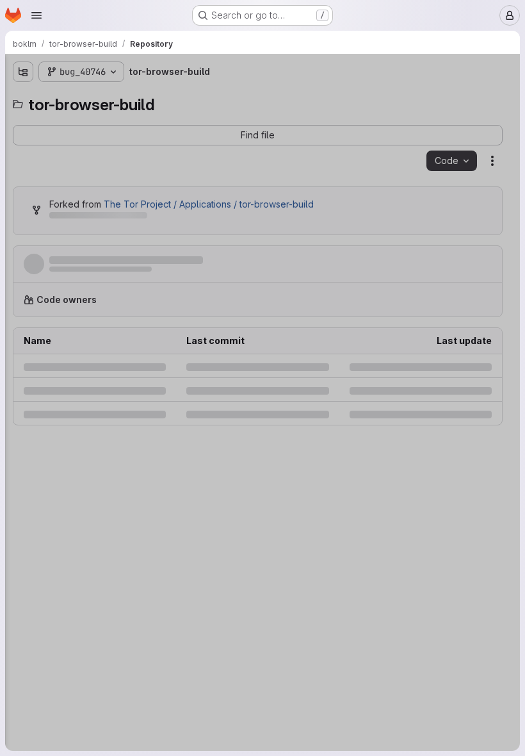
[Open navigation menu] (36, 15)
